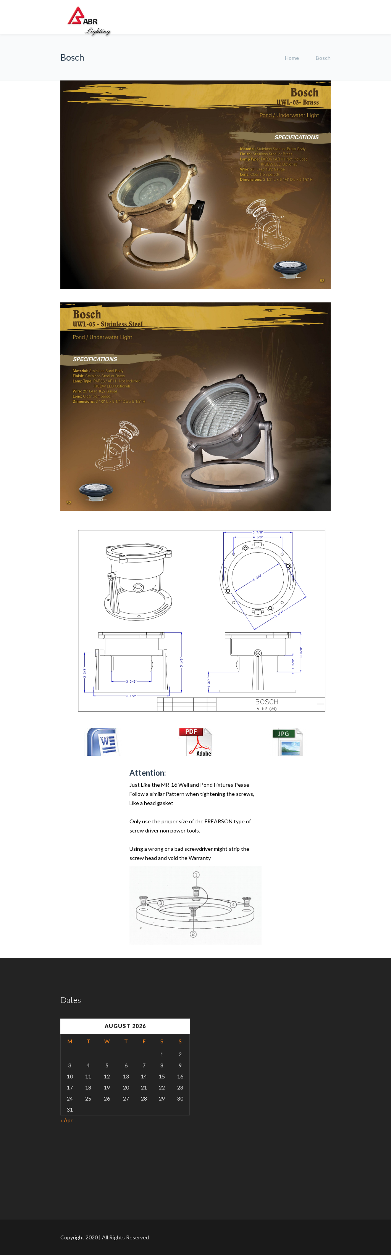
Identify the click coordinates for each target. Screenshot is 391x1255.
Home (292, 58)
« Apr (66, 1120)
